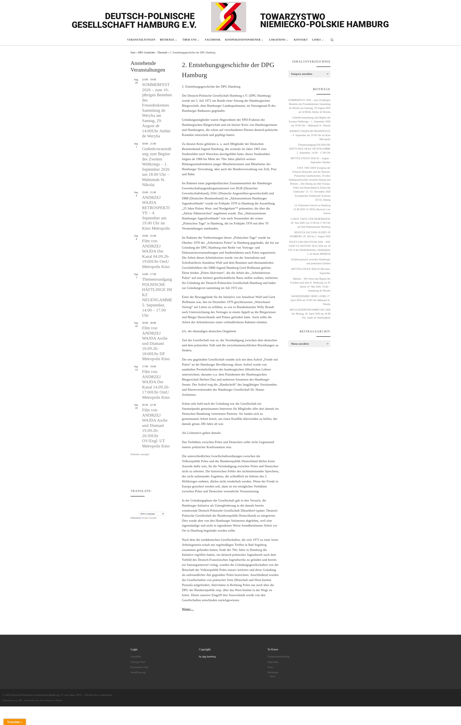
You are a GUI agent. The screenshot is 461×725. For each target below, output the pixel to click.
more (272, 676)
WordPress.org (138, 672)
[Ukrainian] (146, 509)
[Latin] (146, 505)
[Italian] (139, 505)
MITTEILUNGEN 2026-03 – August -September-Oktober (310, 160)
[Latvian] (150, 505)
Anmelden (136, 656)
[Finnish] (146, 501)
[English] (139, 501)
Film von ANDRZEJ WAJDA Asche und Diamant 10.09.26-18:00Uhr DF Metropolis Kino (156, 343)
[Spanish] (139, 509)
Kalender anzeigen (140, 454)
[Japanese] (143, 505)
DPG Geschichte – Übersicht (152, 52)
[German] (157, 501)
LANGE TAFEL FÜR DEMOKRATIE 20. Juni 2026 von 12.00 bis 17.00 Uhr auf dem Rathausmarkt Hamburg (310, 222)
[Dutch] (135, 501)
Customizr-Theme (53, 700)
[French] (150, 501)
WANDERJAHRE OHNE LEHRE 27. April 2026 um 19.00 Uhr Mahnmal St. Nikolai (310, 300)
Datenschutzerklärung (278, 656)
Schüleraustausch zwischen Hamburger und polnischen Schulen (310, 261)
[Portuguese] (135, 509)
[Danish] (132, 501)
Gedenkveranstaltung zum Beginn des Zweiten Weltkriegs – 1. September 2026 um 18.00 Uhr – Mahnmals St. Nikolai (309, 121)
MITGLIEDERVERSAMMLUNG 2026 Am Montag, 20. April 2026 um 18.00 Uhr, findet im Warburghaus (310, 313)
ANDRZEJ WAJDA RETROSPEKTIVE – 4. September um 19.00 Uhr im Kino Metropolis (309, 135)
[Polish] (132, 509)
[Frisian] (153, 501)
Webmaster (273, 672)
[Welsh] (150, 509)
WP (20, 700)
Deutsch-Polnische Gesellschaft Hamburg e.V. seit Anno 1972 (47, 695)
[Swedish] (143, 509)
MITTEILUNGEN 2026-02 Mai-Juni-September (310, 271)
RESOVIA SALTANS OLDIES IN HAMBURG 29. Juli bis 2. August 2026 (310, 234)
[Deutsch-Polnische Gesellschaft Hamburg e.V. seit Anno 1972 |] (230, 16)
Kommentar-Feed (139, 667)
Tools (270, 667)
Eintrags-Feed (138, 662)
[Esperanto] (143, 501)
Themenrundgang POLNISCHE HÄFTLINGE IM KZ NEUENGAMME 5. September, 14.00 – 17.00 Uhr (309, 148)
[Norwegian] (157, 505)
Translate (152, 518)
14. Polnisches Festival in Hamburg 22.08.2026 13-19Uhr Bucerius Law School (312, 209)
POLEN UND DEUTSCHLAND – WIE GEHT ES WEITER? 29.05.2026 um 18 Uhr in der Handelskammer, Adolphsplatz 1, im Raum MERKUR (309, 247)
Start (133, 52)
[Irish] (135, 505)
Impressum (273, 662)
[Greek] (132, 505)
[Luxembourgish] (153, 505)
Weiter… (188, 609)
